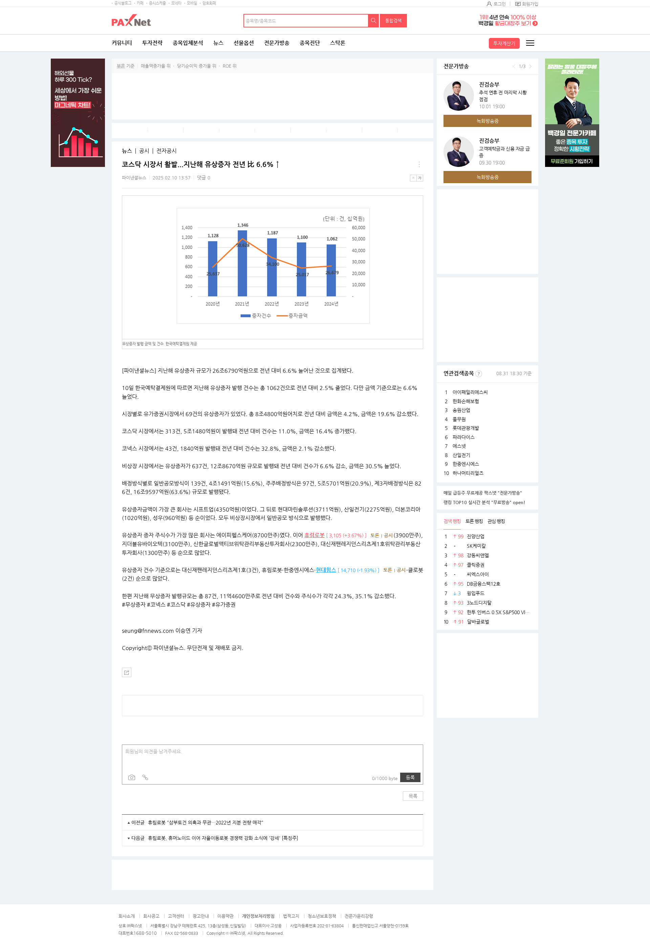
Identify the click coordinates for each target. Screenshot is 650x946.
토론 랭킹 (474, 521)
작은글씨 (413, 178)
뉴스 (218, 43)
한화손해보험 (466, 401)
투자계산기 (504, 43)
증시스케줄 (157, 3)
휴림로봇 (314, 535)
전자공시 (166, 151)
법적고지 (291, 916)
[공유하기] (126, 672)
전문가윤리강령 (359, 916)
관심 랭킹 (496, 521)
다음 (530, 66)
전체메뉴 (529, 43)
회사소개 (126, 916)
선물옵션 (244, 43)
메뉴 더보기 (419, 164)
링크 (145, 777)
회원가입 (530, 4)
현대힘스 (326, 570)
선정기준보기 (478, 373)
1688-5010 (145, 933)
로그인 (500, 4)
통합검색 (393, 20)
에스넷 (459, 446)
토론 (374, 535)
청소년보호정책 (322, 916)
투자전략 (152, 43)
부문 (121, 65)
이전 (514, 66)
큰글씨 (419, 178)
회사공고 (151, 916)
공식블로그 (122, 3)
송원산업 (461, 410)
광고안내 (201, 916)
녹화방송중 (488, 121)
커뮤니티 (122, 43)
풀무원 (459, 419)
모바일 (192, 3)
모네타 (176, 3)
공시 (144, 151)
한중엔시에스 (466, 464)
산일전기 (461, 455)
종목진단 (310, 43)
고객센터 (176, 916)
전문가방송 (276, 43)
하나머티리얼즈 (468, 473)
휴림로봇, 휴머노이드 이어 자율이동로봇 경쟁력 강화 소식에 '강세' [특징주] (223, 838)
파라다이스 (464, 437)
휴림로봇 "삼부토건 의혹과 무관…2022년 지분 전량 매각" (205, 822)
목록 (413, 796)
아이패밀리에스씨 (470, 392)
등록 (410, 777)
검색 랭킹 (452, 521)
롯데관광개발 (466, 428)
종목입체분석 (188, 43)
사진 (131, 777)
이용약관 (225, 916)
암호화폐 (209, 3)
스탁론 (337, 43)
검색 (374, 21)
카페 (140, 3)
